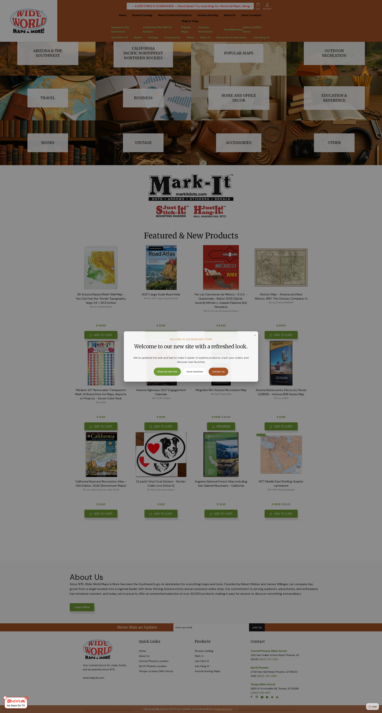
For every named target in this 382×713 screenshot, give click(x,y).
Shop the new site (167, 371)
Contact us (218, 371)
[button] (15, 703)
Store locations (194, 371)
